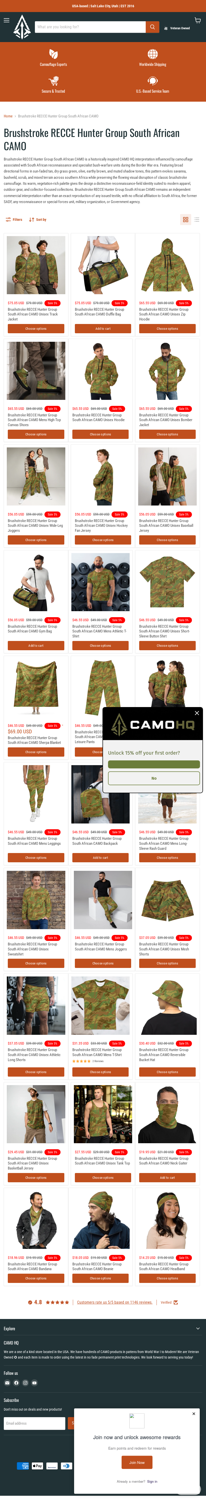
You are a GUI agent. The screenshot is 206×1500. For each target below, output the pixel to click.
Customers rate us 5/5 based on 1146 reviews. (114, 1302)
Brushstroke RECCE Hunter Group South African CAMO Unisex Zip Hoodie (163, 314)
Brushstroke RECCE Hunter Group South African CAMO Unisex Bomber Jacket (165, 420)
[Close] (197, 713)
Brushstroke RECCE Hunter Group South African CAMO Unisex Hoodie (98, 417)
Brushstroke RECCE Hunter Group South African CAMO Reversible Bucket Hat (163, 1055)
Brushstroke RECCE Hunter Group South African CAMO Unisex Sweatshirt (32, 949)
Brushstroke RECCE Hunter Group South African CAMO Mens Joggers (101, 946)
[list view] (196, 219)
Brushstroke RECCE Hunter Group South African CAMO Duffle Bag (99, 312)
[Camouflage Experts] (53, 58)
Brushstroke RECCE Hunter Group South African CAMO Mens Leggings (34, 841)
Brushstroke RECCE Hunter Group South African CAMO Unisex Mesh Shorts (164, 949)
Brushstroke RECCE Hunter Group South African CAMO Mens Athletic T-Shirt (99, 631)
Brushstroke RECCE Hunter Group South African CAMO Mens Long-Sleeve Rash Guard (163, 843)
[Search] (152, 27)
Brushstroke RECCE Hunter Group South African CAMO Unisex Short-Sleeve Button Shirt (164, 631)
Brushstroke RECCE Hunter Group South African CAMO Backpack (97, 841)
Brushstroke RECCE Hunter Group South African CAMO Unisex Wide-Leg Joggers (35, 526)
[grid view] (185, 219)
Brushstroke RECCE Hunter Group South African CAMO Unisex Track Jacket (33, 314)
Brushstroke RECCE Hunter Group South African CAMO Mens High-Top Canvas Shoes (34, 420)
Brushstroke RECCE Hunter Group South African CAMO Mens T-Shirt (97, 1052)
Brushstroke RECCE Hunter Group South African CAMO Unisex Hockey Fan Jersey (101, 526)
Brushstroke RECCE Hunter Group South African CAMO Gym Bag (32, 629)
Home (8, 116)
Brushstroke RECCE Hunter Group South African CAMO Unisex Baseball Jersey (166, 526)
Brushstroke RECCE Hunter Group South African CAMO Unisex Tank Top (102, 1161)
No (154, 778)
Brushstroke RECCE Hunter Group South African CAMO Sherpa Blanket (34, 740)
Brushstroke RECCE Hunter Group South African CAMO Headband (163, 1266)
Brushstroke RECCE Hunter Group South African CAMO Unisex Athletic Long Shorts (34, 1055)
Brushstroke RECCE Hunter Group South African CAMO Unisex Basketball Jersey (32, 1163)
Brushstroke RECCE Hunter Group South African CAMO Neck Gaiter (163, 1161)
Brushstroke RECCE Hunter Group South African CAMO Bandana (32, 1266)
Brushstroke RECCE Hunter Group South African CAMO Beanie (97, 1266)
